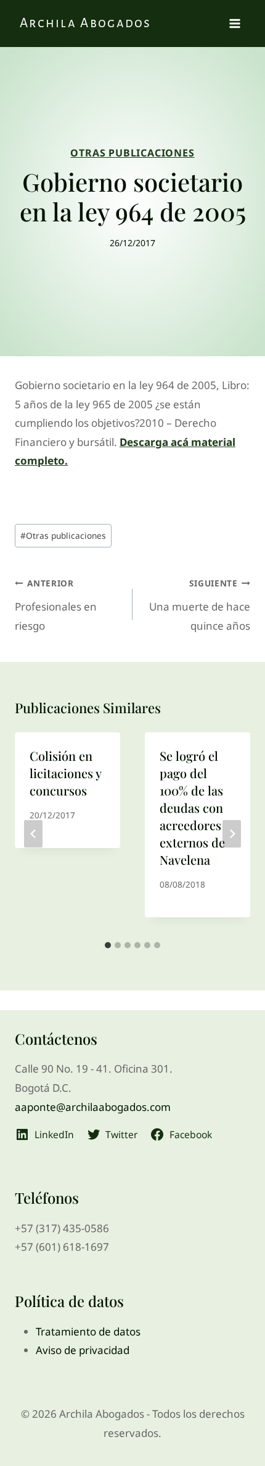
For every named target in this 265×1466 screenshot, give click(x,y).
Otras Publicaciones (132, 153)
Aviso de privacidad (82, 1350)
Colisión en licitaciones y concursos (65, 773)
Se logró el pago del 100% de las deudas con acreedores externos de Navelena (192, 807)
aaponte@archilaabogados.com (93, 1107)
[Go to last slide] (33, 833)
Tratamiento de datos (88, 1331)
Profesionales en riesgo (56, 605)
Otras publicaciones (63, 535)
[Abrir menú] (234, 23)
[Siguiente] (231, 833)
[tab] (108, 945)
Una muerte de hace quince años (199, 605)
